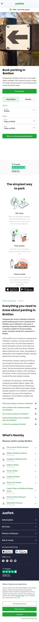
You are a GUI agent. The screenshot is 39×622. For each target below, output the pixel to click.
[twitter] (11, 561)
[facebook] (3, 561)
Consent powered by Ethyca (27, 618)
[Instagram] (7, 561)
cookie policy (20, 596)
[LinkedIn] (15, 561)
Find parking (19, 91)
